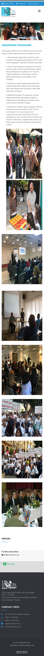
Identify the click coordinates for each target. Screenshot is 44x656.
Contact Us (21, 3)
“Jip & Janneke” (34, 3)
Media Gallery (8, 3)
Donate (10, 563)
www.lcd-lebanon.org (13, 627)
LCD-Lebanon (20, 643)
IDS (33, 645)
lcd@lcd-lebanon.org (11, 555)
